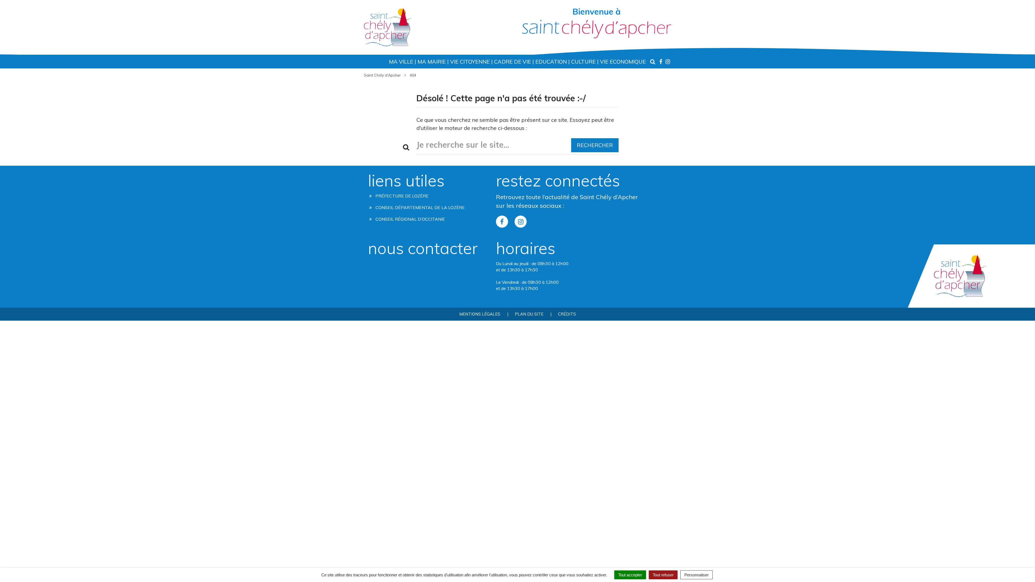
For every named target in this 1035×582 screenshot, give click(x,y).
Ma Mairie (432, 61)
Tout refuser (663, 575)
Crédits (567, 314)
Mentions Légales (479, 314)
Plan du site (529, 314)
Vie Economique (623, 61)
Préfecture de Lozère (401, 196)
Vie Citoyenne (470, 61)
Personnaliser (696, 575)
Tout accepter (630, 575)
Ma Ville (401, 61)
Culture (583, 61)
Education (551, 61)
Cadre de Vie (512, 61)
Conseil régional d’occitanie (409, 219)
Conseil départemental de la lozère (419, 207)
